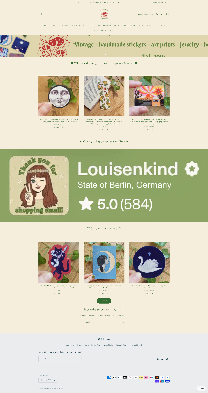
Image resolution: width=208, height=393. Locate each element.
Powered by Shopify (57, 388)
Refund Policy (109, 345)
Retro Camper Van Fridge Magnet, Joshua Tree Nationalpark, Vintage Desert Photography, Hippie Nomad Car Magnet (149, 121)
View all (104, 301)
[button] (41, 14)
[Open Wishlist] (162, 14)
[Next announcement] (129, 2)
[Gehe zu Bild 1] (102, 54)
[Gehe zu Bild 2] (105, 54)
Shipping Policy (121, 345)
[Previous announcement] (78, 2)
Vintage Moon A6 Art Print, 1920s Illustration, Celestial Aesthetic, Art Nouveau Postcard (104, 287)
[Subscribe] (122, 322)
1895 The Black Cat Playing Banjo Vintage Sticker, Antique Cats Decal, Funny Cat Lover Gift (58, 287)
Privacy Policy (96, 345)
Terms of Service (83, 345)
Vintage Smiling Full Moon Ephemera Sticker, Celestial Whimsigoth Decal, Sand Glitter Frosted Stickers (59, 120)
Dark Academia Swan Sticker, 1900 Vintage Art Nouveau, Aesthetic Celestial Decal (149, 287)
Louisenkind (47, 388)
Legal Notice (70, 345)
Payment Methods (136, 345)
